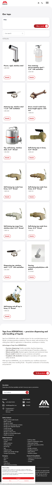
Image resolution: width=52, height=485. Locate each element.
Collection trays (7, 450)
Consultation (31, 460)
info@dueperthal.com (11, 405)
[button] (44, 3)
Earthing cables (31, 440)
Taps (5, 448)
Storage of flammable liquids (11, 420)
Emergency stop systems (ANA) (36, 445)
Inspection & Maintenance (34, 458)
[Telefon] (42, 3)
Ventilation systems (32, 453)
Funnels (5, 441)
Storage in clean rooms (9, 432)
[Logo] (4, 3)
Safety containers (8, 443)
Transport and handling (9, 453)
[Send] (27, 392)
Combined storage (8, 430)
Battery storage (7, 421)
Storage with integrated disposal (12, 426)
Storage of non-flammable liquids (12, 433)
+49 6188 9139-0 (10, 402)
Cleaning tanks (7, 445)
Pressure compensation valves (35, 441)
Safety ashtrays (31, 451)
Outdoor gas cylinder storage (11, 451)
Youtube (28, 405)
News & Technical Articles (10, 465)
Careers (6, 461)
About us (6, 458)
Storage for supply (8, 423)
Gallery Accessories (9, 435)
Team (5, 460)
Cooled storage (7, 428)
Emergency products (33, 450)
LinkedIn (28, 402)
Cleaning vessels (8, 440)
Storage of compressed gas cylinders (13, 425)
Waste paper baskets (33, 443)
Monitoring (6, 446)
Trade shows (7, 463)
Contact (30, 461)
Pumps (29, 446)
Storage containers (32, 448)
